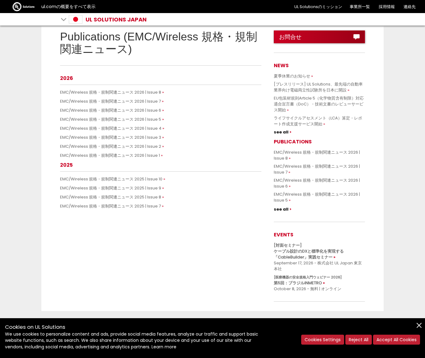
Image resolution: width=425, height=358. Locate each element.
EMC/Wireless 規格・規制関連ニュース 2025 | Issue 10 (111, 179)
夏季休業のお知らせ (292, 76)
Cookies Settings (323, 340)
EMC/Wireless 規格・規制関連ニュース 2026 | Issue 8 (110, 92)
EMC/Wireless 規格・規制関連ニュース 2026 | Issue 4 (110, 128)
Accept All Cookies (396, 340)
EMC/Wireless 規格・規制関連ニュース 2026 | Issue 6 (110, 110)
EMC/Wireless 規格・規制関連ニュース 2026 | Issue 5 (110, 119)
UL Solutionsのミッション (318, 7)
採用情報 (387, 7)
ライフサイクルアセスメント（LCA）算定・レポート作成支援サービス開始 (318, 121)
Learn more (164, 347)
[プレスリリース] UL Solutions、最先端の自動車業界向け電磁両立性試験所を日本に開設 (318, 87)
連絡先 (410, 7)
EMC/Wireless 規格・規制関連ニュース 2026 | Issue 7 (110, 101)
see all (281, 132)
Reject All (358, 340)
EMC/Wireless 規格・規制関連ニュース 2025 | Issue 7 (110, 206)
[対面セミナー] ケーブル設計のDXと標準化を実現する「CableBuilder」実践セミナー (309, 251)
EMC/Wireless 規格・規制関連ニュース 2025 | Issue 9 (110, 188)
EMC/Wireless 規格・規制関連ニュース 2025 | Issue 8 (110, 197)
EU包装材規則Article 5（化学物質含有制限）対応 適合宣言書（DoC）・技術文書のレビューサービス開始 (321, 104)
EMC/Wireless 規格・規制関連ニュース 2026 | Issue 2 (110, 146)
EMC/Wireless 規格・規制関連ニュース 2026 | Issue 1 (110, 155)
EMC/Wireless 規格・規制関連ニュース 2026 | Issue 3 (110, 137)
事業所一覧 (360, 7)
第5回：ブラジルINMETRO (308, 280)
